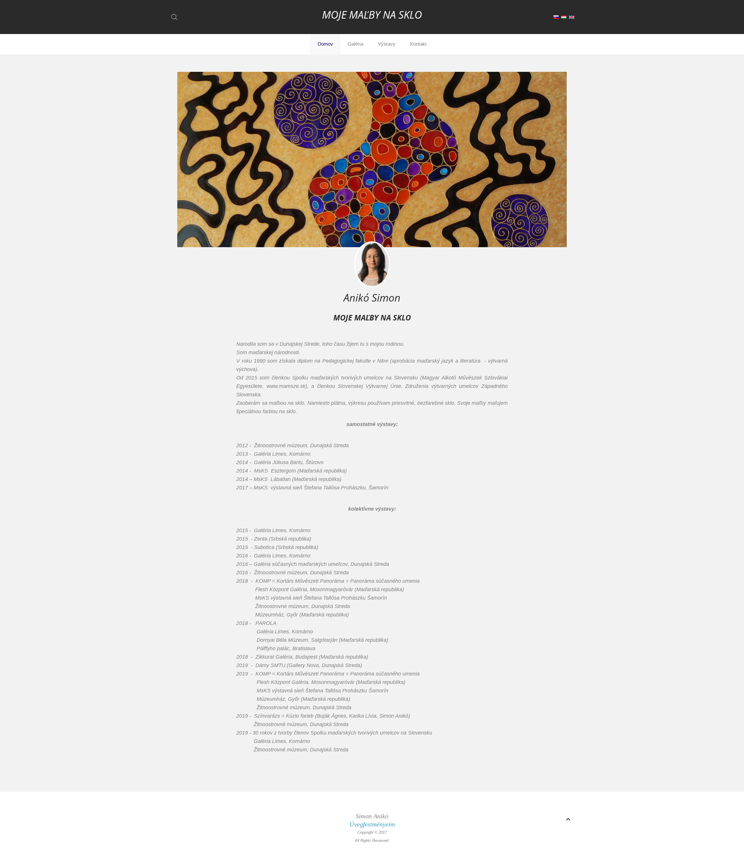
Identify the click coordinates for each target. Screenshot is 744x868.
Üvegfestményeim (372, 824)
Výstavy (387, 44)
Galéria (355, 44)
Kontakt (418, 44)
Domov (325, 44)
